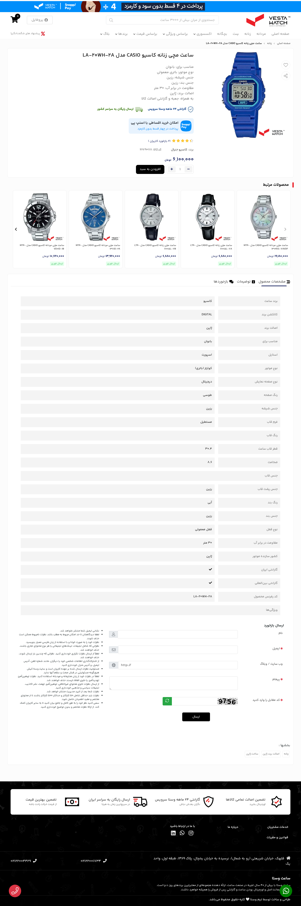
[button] (285, 229)
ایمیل (276, 648)
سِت (236, 34)
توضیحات (244, 281)
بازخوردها (221, 281)
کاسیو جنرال (179, 149)
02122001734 (91, 861)
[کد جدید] (167, 701)
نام (281, 633)
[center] (111, 20)
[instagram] (191, 834)
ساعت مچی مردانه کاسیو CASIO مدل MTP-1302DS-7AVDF (266, 247)
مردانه (261, 34)
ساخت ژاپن (252, 754)
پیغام (276, 679)
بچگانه (222, 34)
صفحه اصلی (280, 34)
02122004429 (21, 861)
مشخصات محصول (272, 281)
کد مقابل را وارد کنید (266, 700)
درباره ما (233, 827)
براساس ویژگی (177, 34)
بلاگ (106, 34)
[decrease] (188, 169)
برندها (123, 34)
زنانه (247, 34)
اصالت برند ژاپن (271, 754)
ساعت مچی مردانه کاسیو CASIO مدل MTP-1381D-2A (98, 247)
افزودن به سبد (150, 169)
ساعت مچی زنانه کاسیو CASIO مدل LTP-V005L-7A (211, 247)
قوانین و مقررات (277, 837)
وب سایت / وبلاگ (271, 664)
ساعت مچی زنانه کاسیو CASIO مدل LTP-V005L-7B (155, 247)
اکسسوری (204, 34)
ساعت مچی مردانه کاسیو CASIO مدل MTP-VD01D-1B (42, 247)
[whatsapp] (182, 834)
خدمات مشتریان (277, 827)
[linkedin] (173, 834)
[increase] (172, 169)
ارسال (196, 716)
